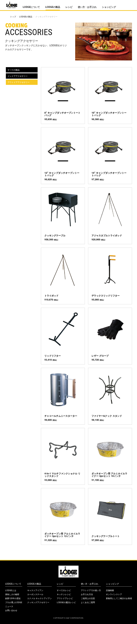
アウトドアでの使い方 (91, 590)
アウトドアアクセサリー (19, 82)
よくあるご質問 (88, 602)
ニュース (9, 606)
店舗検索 (110, 590)
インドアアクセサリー (18, 75)
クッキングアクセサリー (38, 602)
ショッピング (109, 7)
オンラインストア (114, 594)
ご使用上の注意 (88, 598)
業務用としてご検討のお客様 (119, 598)
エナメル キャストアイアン (39, 598)
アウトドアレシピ (65, 598)
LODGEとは (10, 590)
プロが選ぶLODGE (13, 602)
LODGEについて (31, 7)
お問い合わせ (11, 610)
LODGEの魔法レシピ (66, 602)
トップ (13, 16)
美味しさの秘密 (12, 594)
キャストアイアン (35, 590)
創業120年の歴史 (13, 598)
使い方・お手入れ (87, 7)
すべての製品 (14, 69)
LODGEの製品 (52, 7)
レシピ (69, 7)
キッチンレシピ (64, 594)
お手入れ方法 (87, 594)
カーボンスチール (35, 594)
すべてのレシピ (64, 590)
